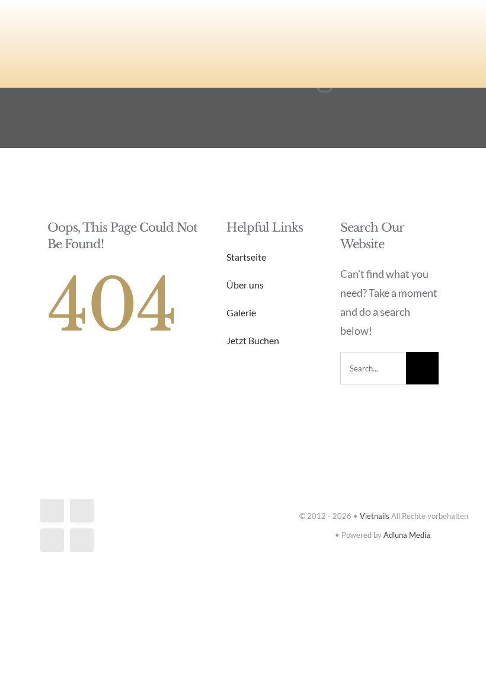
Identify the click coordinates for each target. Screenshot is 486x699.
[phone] (82, 540)
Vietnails (374, 516)
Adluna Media (406, 535)
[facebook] (52, 510)
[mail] (52, 540)
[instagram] (82, 510)
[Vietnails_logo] (87, 20)
